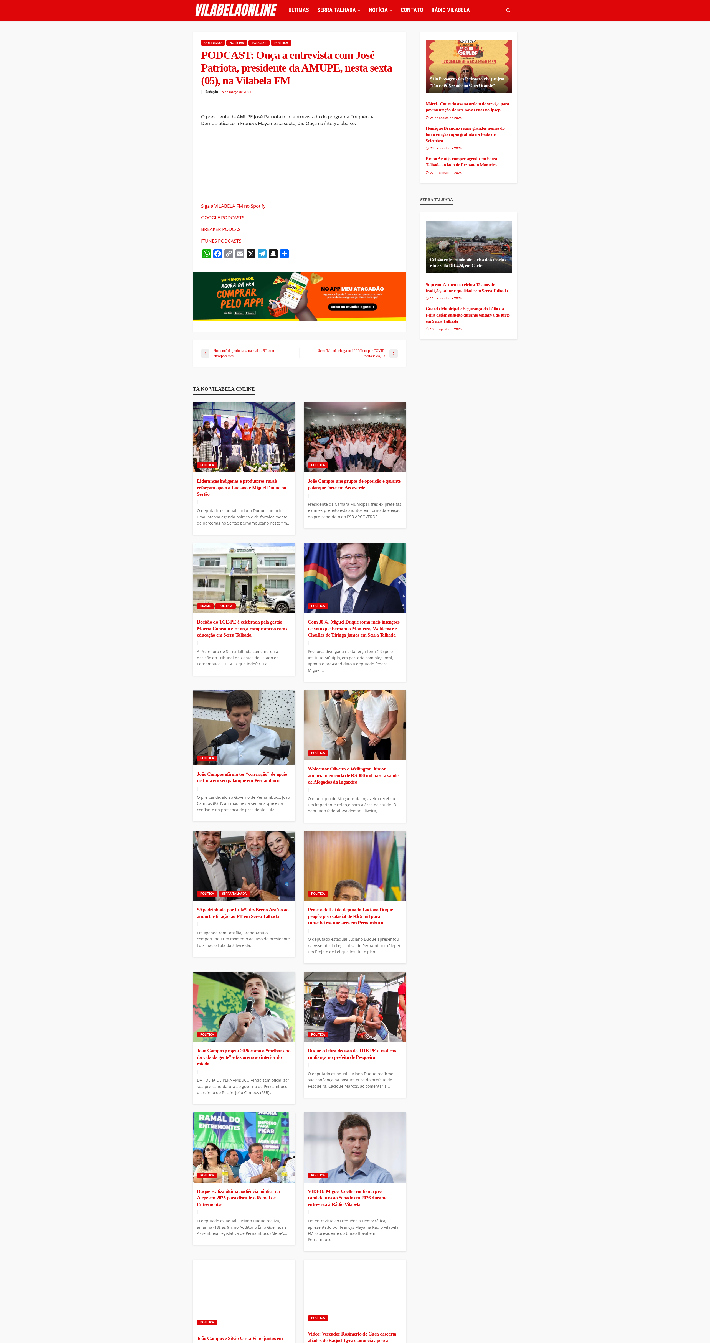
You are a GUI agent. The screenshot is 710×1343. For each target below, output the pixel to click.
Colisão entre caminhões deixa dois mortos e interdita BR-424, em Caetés (468, 262)
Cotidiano (213, 42)
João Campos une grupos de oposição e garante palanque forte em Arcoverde (354, 484)
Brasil (205, 605)
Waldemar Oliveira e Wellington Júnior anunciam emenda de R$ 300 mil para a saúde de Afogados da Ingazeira (353, 775)
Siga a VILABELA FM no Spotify (233, 206)
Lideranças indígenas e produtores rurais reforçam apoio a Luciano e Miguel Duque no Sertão (241, 487)
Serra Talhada (234, 893)
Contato (412, 10)
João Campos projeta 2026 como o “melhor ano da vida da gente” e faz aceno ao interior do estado (243, 1057)
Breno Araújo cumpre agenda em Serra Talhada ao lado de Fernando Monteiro (461, 161)
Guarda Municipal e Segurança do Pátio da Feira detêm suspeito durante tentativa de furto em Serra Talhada (468, 315)
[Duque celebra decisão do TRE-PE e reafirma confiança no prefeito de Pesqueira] (355, 1007)
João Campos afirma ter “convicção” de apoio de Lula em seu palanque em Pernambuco (242, 777)
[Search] (508, 10)
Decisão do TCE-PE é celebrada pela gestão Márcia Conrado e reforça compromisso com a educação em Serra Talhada (243, 628)
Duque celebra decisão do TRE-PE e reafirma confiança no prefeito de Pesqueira (353, 1054)
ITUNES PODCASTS (221, 241)
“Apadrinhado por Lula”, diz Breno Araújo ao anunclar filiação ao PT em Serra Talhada (242, 913)
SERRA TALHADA (336, 10)
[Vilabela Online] (237, 10)
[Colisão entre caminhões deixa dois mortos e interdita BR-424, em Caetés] (469, 247)
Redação (211, 92)
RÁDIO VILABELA (451, 10)
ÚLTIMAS (298, 10)
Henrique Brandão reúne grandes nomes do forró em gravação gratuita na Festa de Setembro (465, 134)
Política (281, 42)
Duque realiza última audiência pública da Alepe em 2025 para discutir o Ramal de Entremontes (238, 1198)
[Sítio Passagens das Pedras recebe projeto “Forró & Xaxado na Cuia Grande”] (469, 66)
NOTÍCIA (378, 10)
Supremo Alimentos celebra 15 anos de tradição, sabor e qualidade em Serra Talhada (467, 287)
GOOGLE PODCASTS (222, 217)
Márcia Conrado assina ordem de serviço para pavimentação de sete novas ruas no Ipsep (467, 106)
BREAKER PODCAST (222, 229)
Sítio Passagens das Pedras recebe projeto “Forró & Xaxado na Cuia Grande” (467, 82)
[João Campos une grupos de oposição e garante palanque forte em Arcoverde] (355, 437)
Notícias (237, 42)
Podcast (259, 42)
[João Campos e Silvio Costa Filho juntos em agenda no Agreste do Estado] (244, 1295)
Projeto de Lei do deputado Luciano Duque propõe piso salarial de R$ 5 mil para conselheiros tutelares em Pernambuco (350, 916)
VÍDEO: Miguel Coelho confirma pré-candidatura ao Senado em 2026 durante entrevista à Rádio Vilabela (347, 1198)
